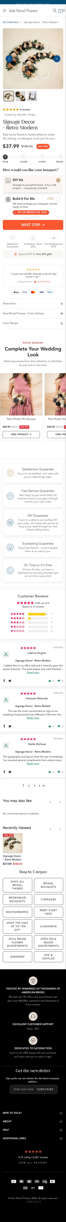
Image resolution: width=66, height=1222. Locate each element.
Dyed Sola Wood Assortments (48, 942)
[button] (11, 109)
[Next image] (56, 58)
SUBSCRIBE (45, 1089)
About (7, 1121)
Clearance (48, 926)
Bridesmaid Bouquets (17, 899)
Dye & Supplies (48, 956)
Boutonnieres (17, 912)
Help (6, 1130)
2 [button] (29, 786)
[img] (28, 648)
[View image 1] (9, 96)
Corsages (48, 899)
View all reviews (33, 1163)
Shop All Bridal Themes (17, 885)
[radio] (33, 183)
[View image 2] (20, 96)
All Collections (10, 22)
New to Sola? (12, 1113)
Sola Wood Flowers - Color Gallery (23, 313)
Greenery (17, 957)
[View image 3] (32, 96)
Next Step (30, 225)
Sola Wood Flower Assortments (17, 942)
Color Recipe (10, 323)
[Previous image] (9, 58)
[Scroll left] (50, 802)
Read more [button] (33, 672)
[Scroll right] (59, 802)
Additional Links (14, 1138)
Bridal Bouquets (48, 885)
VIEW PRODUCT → (21, 434)
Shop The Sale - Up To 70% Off (17, 926)
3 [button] (34, 786)
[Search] (55, 10)
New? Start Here (48, 912)
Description (9, 304)
